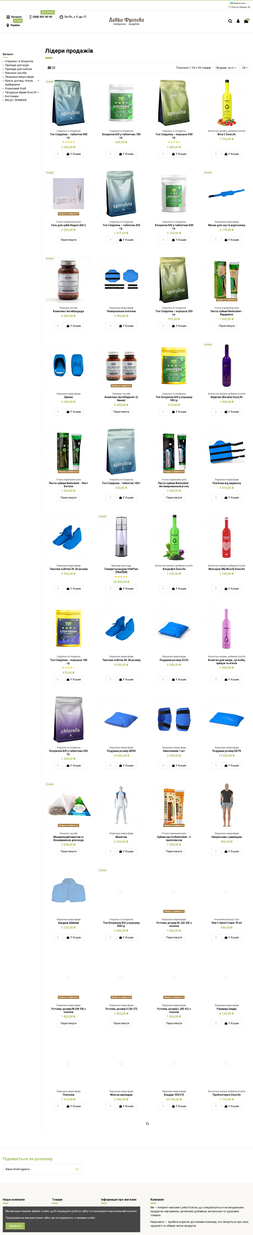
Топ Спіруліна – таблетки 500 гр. (68, 136)
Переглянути (68, 239)
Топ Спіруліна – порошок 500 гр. (173, 136)
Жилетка (121, 836)
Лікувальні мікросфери (19, 76)
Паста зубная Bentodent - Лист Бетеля (68, 485)
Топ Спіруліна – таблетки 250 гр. (121, 227)
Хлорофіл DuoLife (174, 569)
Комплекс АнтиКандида (68, 311)
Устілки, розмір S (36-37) (121, 1008)
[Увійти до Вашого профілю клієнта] (238, 21)
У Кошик (75, 154)
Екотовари (12, 96)
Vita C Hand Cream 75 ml (227, 922)
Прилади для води (17, 65)
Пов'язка (68, 1094)
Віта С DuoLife (227, 134)
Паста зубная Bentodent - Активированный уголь (174, 485)
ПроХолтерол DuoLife (227, 1094)
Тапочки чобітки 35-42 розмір (68, 569)
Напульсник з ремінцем (227, 836)
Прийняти (15, 1226)
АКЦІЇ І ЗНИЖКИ (15, 100)
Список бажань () (240, 7)
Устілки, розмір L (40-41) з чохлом (174, 1010)
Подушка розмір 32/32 (174, 660)
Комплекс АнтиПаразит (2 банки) (121, 399)
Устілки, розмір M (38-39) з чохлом (68, 1010)
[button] (41, 17)
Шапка (68, 397)
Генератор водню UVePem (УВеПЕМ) (121, 571)
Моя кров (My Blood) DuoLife (227, 569)
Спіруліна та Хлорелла (19, 61)
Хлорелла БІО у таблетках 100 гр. (121, 136)
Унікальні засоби (15, 73)
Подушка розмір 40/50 (121, 750)
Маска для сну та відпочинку (226, 225)
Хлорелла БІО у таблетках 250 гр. (68, 752)
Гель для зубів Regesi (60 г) (68, 225)
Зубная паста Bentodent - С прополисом (174, 838)
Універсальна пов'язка (121, 311)
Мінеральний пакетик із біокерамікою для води (68, 838)
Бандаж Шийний (68, 922)
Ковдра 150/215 (174, 1094)
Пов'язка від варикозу (226, 483)
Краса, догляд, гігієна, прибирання (19, 82)
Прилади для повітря (18, 69)
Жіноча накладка (121, 1094)
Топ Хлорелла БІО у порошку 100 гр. (174, 399)
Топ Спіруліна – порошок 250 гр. (173, 313)
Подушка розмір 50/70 (226, 750)
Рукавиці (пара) (227, 1008)
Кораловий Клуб (15, 88)
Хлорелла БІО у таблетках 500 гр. (174, 227)
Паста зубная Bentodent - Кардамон (227, 313)
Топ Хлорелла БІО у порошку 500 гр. (121, 924)
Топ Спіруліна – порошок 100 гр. (68, 662)
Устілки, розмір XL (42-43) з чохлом (174, 924)
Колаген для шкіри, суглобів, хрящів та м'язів (226, 662)
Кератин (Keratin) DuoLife (227, 397)
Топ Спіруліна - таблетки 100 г (121, 483)
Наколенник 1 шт (174, 750)
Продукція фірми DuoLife (21, 92)
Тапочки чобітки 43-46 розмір (121, 660)
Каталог (8, 54)
